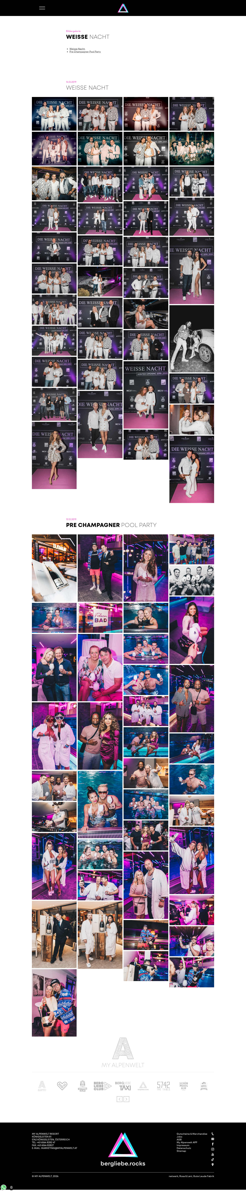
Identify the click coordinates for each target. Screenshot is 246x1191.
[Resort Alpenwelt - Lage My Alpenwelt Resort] (212, 1164)
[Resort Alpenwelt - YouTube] (212, 1154)
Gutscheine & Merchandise (192, 1133)
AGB (179, 1139)
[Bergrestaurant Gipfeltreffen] (204, 1089)
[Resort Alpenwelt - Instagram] (212, 1149)
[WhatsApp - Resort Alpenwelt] (3, 1189)
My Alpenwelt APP (187, 1142)
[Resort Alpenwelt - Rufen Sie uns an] (212, 1133)
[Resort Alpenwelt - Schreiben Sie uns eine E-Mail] (212, 1139)
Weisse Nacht (77, 48)
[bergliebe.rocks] (143, 1089)
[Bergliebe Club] (103, 1089)
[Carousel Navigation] (123, 1099)
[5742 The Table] (163, 1089)
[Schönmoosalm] (184, 1089)
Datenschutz (184, 1148)
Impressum (183, 1145)
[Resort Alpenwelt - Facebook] (212, 1144)
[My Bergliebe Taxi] (123, 1089)
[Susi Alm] (62, 1089)
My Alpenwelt (123, 1064)
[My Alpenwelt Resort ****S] (42, 1090)
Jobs (179, 1136)
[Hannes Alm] (82, 1090)
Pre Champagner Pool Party (85, 51)
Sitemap (181, 1150)
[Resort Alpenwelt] (123, 8)
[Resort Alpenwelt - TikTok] (212, 1159)
